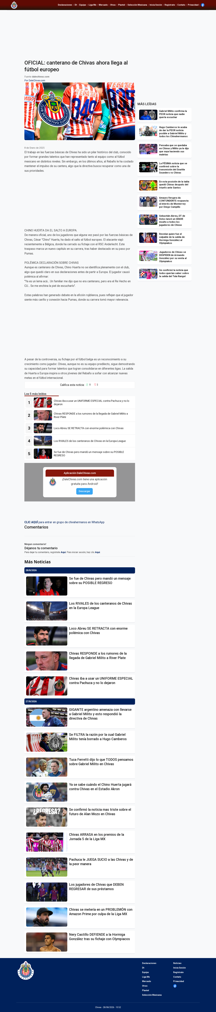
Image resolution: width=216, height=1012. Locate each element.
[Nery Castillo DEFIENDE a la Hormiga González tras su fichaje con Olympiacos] (47, 942)
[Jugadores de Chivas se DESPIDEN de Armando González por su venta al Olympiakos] (149, 256)
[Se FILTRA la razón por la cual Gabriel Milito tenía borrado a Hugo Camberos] (47, 742)
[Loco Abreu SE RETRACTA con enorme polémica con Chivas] (44, 428)
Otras (113, 5)
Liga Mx (92, 5)
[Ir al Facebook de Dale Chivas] (203, 5)
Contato (181, 5)
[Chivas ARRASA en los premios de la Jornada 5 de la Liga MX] (47, 842)
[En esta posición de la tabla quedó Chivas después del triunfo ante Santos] (149, 185)
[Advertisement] (108, 33)
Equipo (82, 5)
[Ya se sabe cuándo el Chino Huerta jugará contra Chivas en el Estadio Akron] (47, 792)
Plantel (121, 5)
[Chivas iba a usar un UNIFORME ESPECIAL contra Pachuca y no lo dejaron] (44, 402)
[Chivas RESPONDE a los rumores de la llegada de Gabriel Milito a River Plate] (44, 415)
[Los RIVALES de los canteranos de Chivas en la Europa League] (44, 441)
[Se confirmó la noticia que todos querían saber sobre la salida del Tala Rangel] (149, 274)
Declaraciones (65, 5)
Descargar (84, 491)
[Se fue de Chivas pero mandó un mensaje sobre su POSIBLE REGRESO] (44, 454)
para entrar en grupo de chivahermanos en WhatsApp (64, 522)
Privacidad (193, 5)
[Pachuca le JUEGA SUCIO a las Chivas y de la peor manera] (47, 867)
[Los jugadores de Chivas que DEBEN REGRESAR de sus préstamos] (47, 892)
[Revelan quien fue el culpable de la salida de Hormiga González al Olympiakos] (149, 238)
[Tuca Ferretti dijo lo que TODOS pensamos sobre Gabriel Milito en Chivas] (47, 767)
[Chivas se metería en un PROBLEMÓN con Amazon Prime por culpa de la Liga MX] (47, 917)
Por (34, 80)
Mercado (103, 5)
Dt (76, 5)
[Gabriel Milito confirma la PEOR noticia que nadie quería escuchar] (149, 115)
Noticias (177, 963)
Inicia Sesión (156, 5)
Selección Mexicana (137, 5)
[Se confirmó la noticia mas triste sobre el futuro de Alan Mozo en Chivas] (47, 817)
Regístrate (170, 5)
